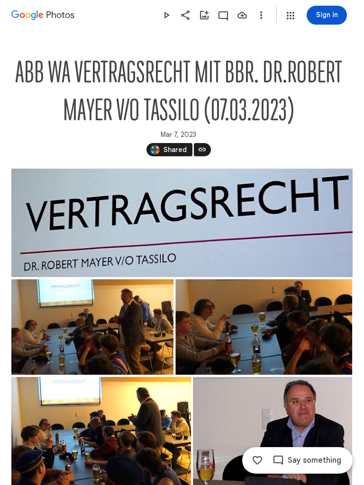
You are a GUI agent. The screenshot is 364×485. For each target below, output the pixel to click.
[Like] (257, 460)
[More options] (261, 15)
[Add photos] (204, 15)
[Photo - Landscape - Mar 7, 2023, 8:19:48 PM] (92, 327)
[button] (290, 15)
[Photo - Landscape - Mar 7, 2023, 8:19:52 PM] (263, 327)
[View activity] (223, 15)
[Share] (185, 15)
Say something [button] (314, 460)
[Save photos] (242, 15)
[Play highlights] (166, 15)
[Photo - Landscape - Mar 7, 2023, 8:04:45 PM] (182, 223)
